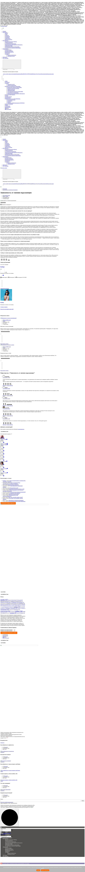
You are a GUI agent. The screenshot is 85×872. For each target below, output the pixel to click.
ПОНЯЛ (38, 870)
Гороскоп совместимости (10, 94)
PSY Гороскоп (5, 58)
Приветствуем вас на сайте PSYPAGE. (12, 98)
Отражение (7, 37)
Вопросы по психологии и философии (12, 86)
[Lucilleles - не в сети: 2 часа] (2, 453)
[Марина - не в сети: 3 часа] (4, 468)
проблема (11, 609)
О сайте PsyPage (8, 49)
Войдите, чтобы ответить (8, 385)
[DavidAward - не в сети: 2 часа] (2, 450)
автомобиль (46, 73)
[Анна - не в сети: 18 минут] (2, 438)
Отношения (7, 36)
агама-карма (51, 73)
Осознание (21, 602)
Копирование (7, 107)
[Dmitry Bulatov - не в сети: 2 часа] (2, 457)
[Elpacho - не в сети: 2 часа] (2, 460)
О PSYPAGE (7, 106)
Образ (6, 34)
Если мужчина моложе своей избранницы (17, 501)
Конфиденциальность (9, 51)
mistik (31, 73)
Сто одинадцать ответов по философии (13, 47)
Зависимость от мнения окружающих (10, 189)
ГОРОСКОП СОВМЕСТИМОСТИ (8, 503)
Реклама (9, 101)
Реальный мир (8, 604)
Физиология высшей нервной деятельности (13, 44)
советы (4, 613)
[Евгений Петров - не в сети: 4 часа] (2, 475)
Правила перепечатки (11, 55)
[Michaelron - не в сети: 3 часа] (2, 467)
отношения (4, 609)
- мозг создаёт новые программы (9, 73)
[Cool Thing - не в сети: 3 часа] (2, 464)
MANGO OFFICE (26, 73)
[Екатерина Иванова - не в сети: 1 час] (4, 444)
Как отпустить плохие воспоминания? (18, 492)
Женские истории (8, 39)
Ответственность (3, 603)
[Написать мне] (3, 275)
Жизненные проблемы (5, 601)
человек (13, 613)
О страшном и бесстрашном (14, 493)
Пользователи (8, 97)
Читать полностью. (45, 870)
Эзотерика (4, 605)
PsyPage (8, 195)
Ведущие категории (9, 50)
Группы (6, 95)
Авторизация (3, 834)
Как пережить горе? (14, 487)
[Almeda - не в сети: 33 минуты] (2, 442)
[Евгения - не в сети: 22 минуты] (3, 439)
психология (6, 288)
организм (19, 608)
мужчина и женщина (11, 608)
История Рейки (19, 601)
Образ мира (9, 602)
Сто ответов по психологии (10, 43)
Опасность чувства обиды (14, 494)
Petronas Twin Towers (37, 73)
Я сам (20, 605)
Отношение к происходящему (12, 603)
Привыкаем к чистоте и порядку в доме (16, 488)
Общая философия (8, 45)
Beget (22, 73)
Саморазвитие (15, 604)
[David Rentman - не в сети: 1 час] (2, 447)
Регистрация (8, 109)
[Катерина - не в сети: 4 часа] (4, 472)
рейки (19, 611)
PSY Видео (5, 57)
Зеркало (13, 601)
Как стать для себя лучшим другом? (16, 497)
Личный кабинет (8, 96)
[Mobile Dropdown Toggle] (7, 32)
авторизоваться (21, 429)
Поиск (1, 799)
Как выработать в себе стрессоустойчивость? (10, 496)
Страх (19, 604)
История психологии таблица (11, 41)
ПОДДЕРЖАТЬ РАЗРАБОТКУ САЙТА (9, 632)
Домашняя (5, 188)
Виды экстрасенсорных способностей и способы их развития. (11, 483)
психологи (17, 609)
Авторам (7, 54)
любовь (17, 607)
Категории (5, 32)
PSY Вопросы (5, 40)
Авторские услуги (11, 56)
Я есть (17, 605)
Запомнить (4, 832)
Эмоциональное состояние (11, 605)
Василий (9, 320)
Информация (5, 48)
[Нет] (83, 869)
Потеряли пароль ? (7, 833)
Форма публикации (9, 103)
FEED (6, 81)
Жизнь (6, 33)
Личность (7, 35)
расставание (13, 611)
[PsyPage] (2, 272)
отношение (23, 608)
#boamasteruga (18, 73)
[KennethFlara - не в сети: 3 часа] (2, 471)
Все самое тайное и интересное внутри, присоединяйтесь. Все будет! (15, 863)
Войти (7, 108)
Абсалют (42, 73)
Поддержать (9, 100)
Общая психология (9, 42)
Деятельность (7, 38)
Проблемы (2, 604)
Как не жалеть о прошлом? (13, 484)
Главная (4, 31)
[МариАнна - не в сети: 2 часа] (3, 461)
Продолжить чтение (4, 343)
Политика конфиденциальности (6, 802)
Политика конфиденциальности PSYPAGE (15, 102)
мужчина (3, 608)
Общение (2, 288)
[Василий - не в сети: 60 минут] (4, 443)
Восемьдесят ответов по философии (12, 46)
